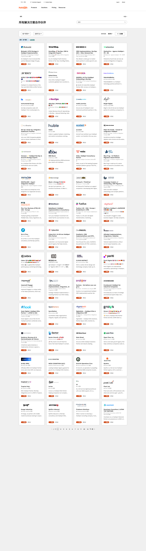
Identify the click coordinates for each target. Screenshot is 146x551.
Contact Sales (48, 2)
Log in (117, 2)
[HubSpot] (23, 7)
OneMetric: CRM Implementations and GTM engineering (85, 235)
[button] (125, 17)
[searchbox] (101, 22)
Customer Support (36, 2)
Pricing (54, 7)
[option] (25, 34)
